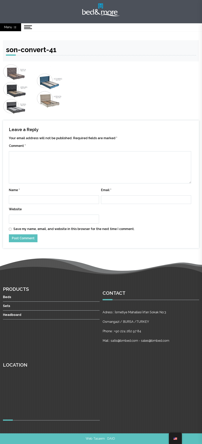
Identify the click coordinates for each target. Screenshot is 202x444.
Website (15, 209)
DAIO (111, 438)
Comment (17, 146)
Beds (7, 297)
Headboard (12, 315)
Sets (6, 306)
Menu (8, 27)
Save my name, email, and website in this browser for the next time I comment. (74, 229)
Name (14, 190)
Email (106, 190)
